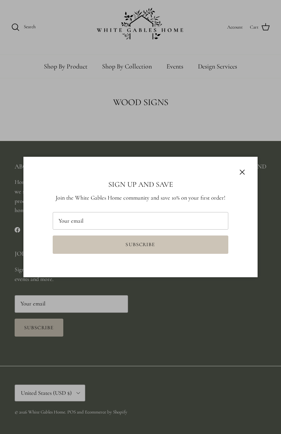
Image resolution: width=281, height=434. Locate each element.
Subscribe (140, 244)
